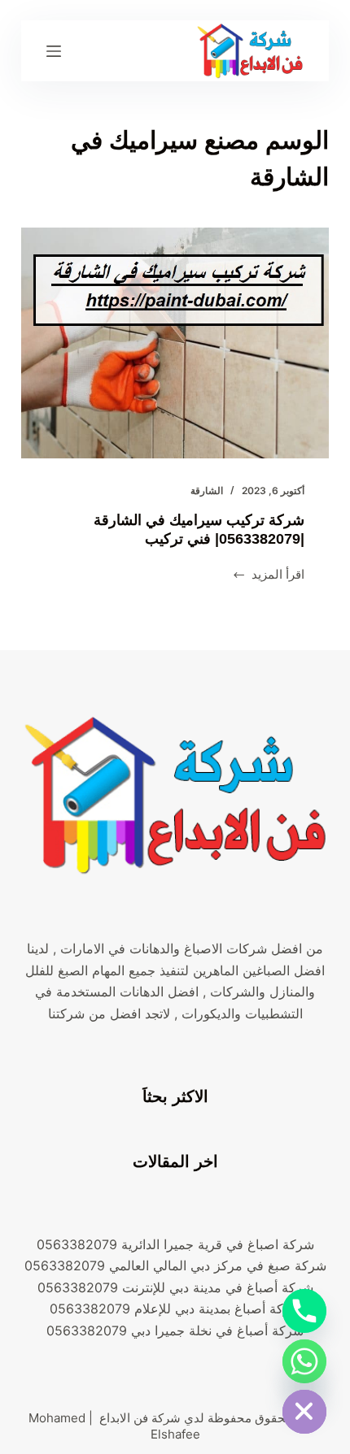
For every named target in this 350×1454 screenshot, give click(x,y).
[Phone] (304, 1311)
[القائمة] (53, 51)
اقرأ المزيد (268, 575)
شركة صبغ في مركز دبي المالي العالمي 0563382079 (175, 1265)
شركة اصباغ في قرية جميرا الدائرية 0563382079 (175, 1244)
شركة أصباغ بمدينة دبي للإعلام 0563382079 (175, 1308)
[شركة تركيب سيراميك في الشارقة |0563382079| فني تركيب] (175, 343)
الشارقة (206, 490)
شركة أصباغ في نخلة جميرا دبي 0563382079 (175, 1330)
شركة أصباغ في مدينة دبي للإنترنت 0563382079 (175, 1287)
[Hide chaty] (304, 1412)
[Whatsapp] (304, 1361)
